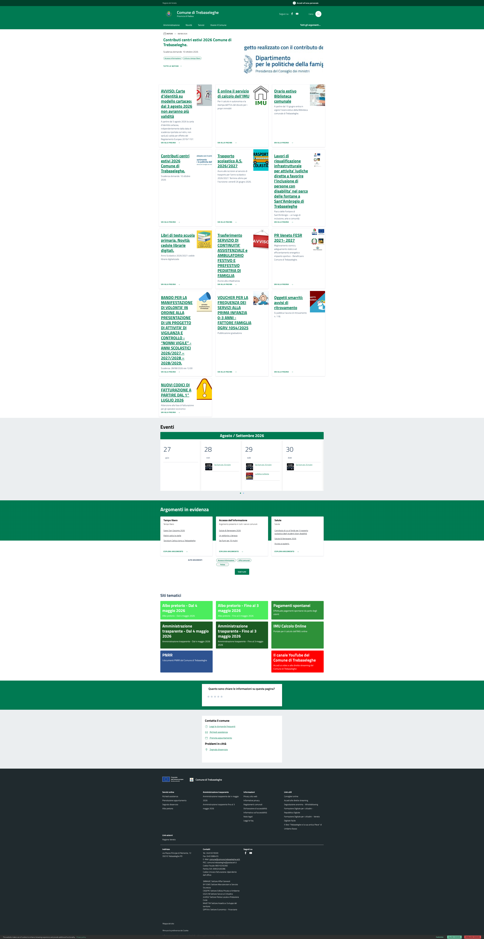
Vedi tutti (242, 571)
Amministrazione (171, 25)
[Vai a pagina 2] (243, 493)
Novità (189, 25)
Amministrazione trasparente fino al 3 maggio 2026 (219, 806)
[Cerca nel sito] (318, 14)
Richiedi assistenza (170, 796)
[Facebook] (291, 14)
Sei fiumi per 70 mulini (222, 464)
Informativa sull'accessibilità (255, 812)
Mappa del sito (168, 923)
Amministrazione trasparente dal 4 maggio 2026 (221, 798)
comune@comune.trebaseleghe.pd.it (224, 859)
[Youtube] (296, 14)
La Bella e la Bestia (262, 473)
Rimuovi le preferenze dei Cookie (175, 930)
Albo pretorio (167, 808)
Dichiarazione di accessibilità (255, 808)
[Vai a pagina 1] (240, 493)
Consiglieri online (291, 796)
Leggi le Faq (248, 820)
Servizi (201, 25)
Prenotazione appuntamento (174, 800)
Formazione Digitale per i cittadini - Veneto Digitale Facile (302, 818)
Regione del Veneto (170, 3)
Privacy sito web (250, 796)
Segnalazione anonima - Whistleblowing (301, 804)
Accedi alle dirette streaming (296, 800)
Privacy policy (81, 937)
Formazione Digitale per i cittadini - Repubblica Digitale (298, 810)
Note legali (248, 816)
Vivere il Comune (218, 25)
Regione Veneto (169, 839)
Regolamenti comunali (253, 804)
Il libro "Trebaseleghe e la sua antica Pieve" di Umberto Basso (303, 826)
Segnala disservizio (170, 804)
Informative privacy (252, 800)
